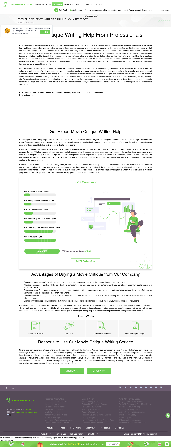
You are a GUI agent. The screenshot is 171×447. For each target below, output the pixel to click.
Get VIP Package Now (85, 261)
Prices (48, 4)
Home (19, 23)
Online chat (77, 10)
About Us (50, 428)
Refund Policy (92, 434)
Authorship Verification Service (94, 404)
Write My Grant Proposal (92, 409)
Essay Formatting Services (130, 409)
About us (89, 4)
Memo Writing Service (91, 401)
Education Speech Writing (130, 420)
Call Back (63, 10)
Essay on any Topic (53, 417)
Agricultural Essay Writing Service (59, 420)
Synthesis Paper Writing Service (95, 422)
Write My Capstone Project (56, 414)
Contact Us (119, 428)
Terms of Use (60, 434)
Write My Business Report (55, 409)
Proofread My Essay (127, 414)
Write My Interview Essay (129, 398)
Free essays (105, 428)
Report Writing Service (91, 412)
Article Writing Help (52, 412)
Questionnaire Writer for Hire (56, 401)
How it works (69, 4)
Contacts (98, 4)
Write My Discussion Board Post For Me (135, 404)
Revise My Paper (126, 417)
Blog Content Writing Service (131, 401)
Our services (39, 4)
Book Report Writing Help (129, 406)
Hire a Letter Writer (52, 404)
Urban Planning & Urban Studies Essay (98, 420)
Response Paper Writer (54, 398)
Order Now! (99, 370)
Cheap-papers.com (21, 4)
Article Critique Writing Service (132, 412)
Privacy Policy (45, 434)
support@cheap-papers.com (26, 412)
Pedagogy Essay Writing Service (132, 422)
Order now (57, 4)
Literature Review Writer (54, 406)
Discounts (80, 4)
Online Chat (72, 370)
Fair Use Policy (76, 434)
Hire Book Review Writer (92, 406)
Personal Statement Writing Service (96, 414)
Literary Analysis (89, 417)
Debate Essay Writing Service (57, 422)
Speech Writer (88, 398)
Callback (28, 409)
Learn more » (23, 33)
